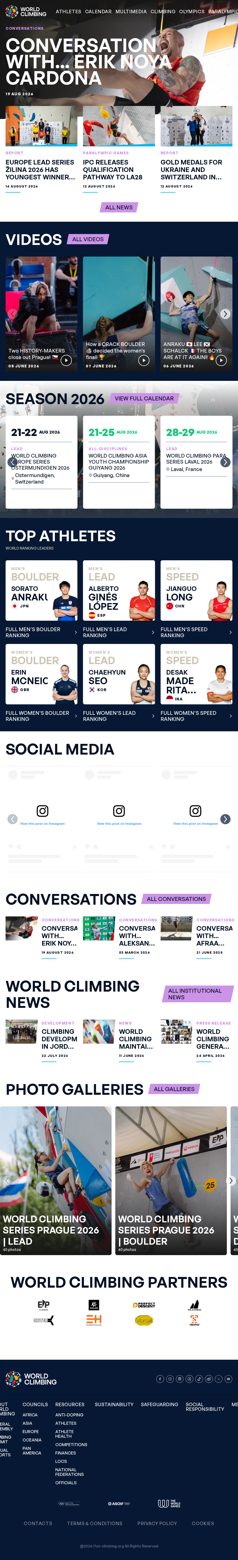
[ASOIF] (119, 1504)
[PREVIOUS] (12, 314)
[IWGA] (169, 1504)
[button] (131, 11)
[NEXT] (225, 314)
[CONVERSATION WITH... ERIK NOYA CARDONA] (119, 59)
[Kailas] (94, 1305)
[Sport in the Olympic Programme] (69, 1504)
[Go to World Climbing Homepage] (29, 11)
